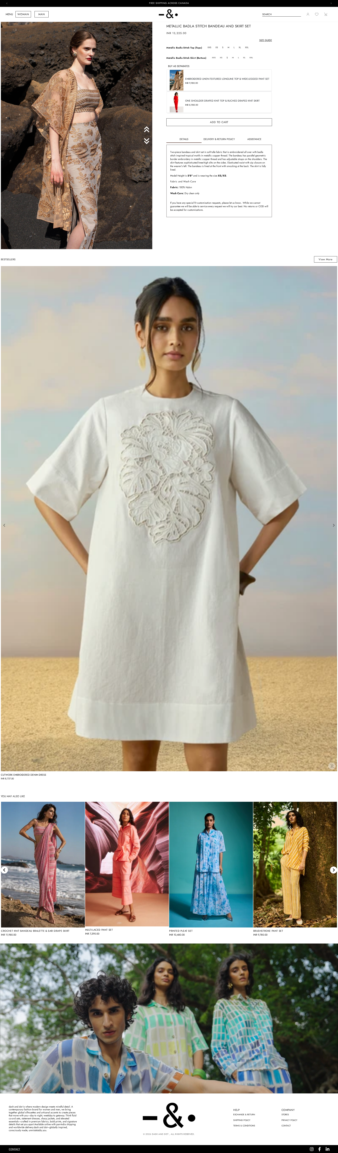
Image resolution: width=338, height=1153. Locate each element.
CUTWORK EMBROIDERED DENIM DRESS (23, 774)
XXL (246, 47)
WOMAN (23, 14)
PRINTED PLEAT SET (181, 930)
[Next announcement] (331, 3)
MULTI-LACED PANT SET (99, 929)
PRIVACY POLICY (289, 1120)
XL (240, 47)
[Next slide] (333, 870)
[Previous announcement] (7, 3)
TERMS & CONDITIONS (244, 1125)
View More (326, 259)
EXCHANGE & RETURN (244, 1114)
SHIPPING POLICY (241, 1120)
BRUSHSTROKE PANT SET (268, 930)
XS (216, 47)
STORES (285, 1114)
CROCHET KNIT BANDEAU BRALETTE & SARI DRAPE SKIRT (35, 930)
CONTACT (286, 1125)
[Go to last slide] (4, 870)
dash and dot (160, 1134)
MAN (41, 14)
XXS (209, 47)
